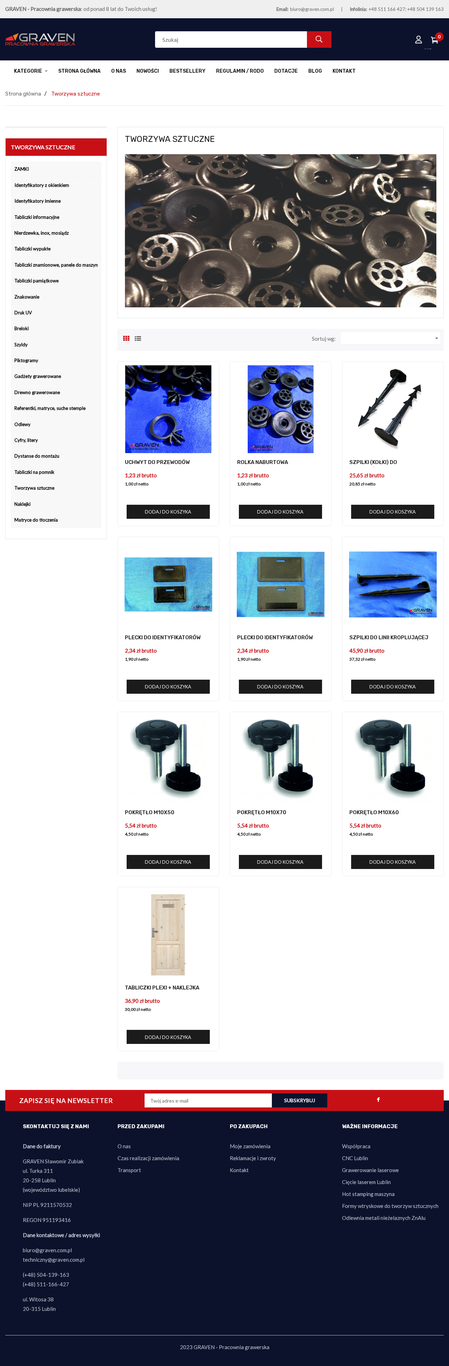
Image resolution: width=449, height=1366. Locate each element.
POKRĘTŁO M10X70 (261, 812)
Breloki (21, 328)
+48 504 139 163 (425, 9)
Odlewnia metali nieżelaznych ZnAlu (383, 1218)
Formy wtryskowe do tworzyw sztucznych (390, 1206)
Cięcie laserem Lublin (366, 1182)
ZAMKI (21, 169)
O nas (124, 1146)
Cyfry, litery (26, 440)
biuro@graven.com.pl (312, 9)
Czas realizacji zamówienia (148, 1158)
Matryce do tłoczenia (36, 520)
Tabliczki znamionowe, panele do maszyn (56, 265)
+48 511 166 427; (387, 9)
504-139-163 (52, 1275)
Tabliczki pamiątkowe (36, 280)
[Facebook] (378, 1100)
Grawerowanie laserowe (370, 1170)
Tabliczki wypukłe (32, 248)
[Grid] (126, 337)
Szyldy (21, 344)
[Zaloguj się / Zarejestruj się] (419, 39)
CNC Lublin (355, 1158)
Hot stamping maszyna (368, 1194)
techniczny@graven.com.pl (54, 1259)
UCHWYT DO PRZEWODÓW (157, 462)
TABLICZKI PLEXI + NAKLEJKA (162, 988)
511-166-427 (52, 1284)
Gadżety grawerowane (37, 376)
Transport (129, 1170)
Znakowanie (26, 297)
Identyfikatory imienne (37, 201)
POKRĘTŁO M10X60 (374, 812)
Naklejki (22, 504)
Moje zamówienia (250, 1146)
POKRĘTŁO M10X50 (149, 812)
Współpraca (356, 1146)
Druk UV (23, 312)
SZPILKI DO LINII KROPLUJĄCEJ (388, 637)
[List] (138, 337)
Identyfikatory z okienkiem (41, 185)
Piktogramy (26, 360)
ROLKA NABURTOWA (262, 462)
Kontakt (239, 1170)
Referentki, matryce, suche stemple (50, 408)
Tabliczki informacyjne (36, 217)
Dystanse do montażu (36, 456)
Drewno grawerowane (37, 392)
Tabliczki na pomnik (34, 472)
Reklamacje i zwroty (253, 1158)
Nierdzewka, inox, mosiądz (41, 233)
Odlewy (22, 424)
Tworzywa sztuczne (34, 488)
